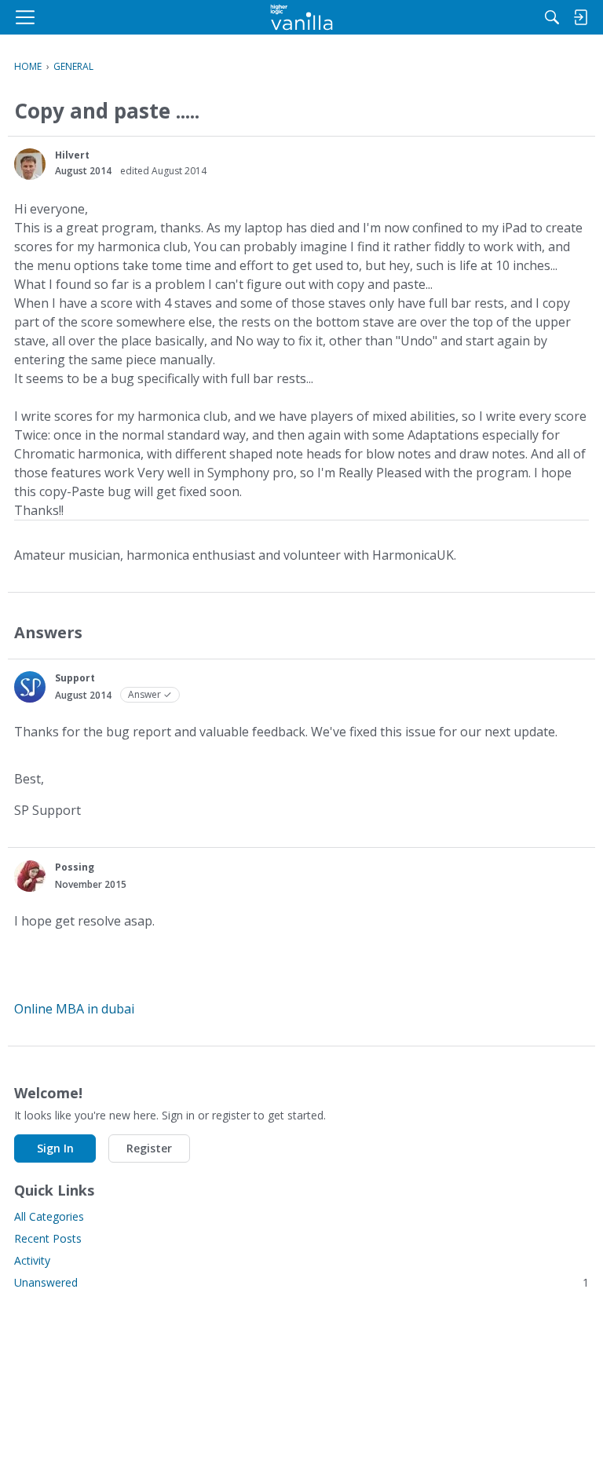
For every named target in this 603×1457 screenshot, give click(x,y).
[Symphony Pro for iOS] (302, 17)
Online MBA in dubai (74, 1008)
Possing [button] (74, 867)
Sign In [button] (55, 1148)
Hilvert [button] (72, 155)
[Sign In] (580, 17)
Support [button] (75, 678)
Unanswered (301, 1282)
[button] (30, 164)
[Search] (552, 17)
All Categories (49, 1216)
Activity (32, 1260)
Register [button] (149, 1148)
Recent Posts (48, 1238)
